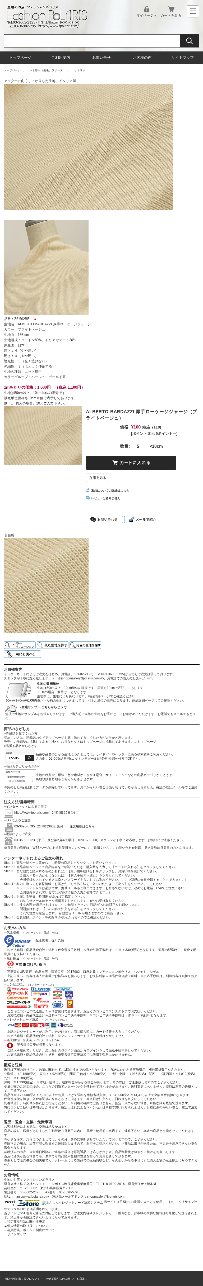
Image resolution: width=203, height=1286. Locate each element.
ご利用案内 (61, 58)
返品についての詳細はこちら (110, 490)
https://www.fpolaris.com (31, 813)
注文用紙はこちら (80, 826)
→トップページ (145, 742)
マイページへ (146, 15)
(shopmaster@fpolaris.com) (81, 678)
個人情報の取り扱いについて (26, 1226)
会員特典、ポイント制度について (29, 1230)
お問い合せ (101, 58)
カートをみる (171, 15)
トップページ (20, 58)
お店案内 (82, 1278)
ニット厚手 (78, 70)
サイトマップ (183, 58)
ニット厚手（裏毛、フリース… (46, 70)
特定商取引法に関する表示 (24, 1221)
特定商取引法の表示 (58, 1278)
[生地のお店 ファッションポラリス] (49, 26)
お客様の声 (142, 58)
